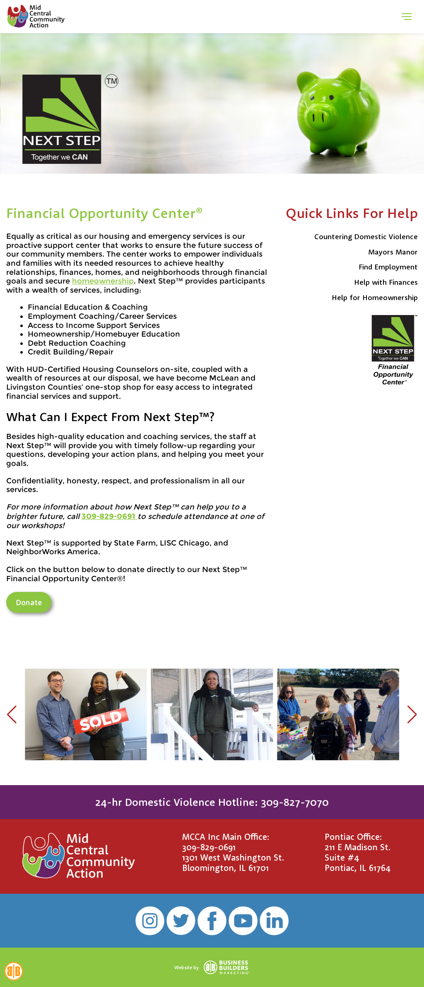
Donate (29, 602)
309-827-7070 (295, 802)
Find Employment (388, 267)
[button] (11, 715)
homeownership (103, 281)
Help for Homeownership (375, 297)
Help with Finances (386, 282)
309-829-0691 (209, 846)
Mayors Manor (393, 252)
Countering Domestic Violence (366, 236)
